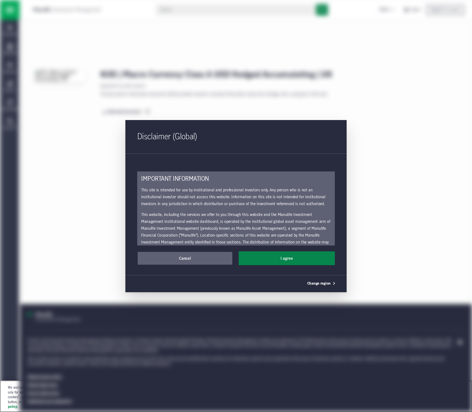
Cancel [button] (185, 258)
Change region (319, 283)
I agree (286, 258)
